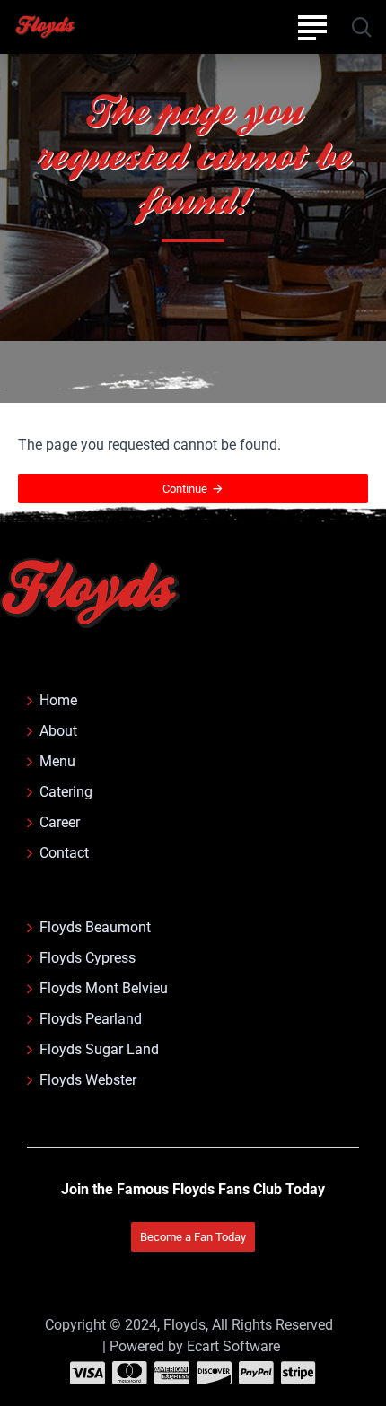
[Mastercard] (129, 1372)
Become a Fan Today (193, 1237)
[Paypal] (256, 1372)
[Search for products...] (361, 27)
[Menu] (312, 27)
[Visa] (87, 1372)
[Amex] (171, 1372)
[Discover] (214, 1372)
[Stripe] (298, 1372)
